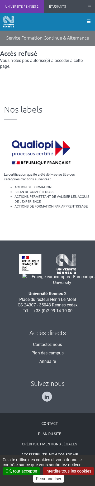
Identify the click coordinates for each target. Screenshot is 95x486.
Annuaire (47, 361)
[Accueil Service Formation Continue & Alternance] (8, 21)
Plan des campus (47, 352)
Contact (49, 423)
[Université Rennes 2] (64, 263)
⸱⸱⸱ (89, 6)
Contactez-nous (47, 344)
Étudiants (57, 6)
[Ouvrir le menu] (88, 22)
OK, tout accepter (21, 471)
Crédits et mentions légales (49, 444)
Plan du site (49, 434)
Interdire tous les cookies (68, 471)
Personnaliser (48, 478)
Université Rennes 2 (22, 6)
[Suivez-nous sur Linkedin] (47, 394)
